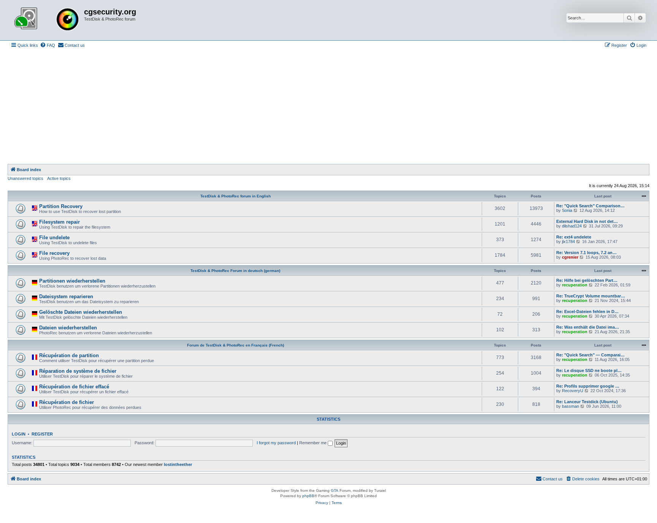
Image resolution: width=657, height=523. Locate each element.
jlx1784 (568, 241)
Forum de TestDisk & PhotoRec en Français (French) (235, 345)
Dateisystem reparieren (66, 296)
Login (18, 434)
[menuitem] (47, 45)
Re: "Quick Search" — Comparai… (590, 355)
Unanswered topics (25, 178)
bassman (570, 406)
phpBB (308, 496)
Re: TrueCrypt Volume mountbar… (590, 296)
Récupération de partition (69, 355)
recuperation (574, 285)
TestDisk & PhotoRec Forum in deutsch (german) (235, 271)
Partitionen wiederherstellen (72, 281)
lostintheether (178, 464)
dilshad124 (572, 226)
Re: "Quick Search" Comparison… (590, 205)
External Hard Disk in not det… (587, 221)
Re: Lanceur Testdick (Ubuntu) (587, 401)
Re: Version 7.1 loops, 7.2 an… (586, 252)
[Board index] (47, 20)
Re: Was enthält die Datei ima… (587, 327)
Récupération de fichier (66, 402)
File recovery (54, 253)
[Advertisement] (328, 107)
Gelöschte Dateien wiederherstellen (80, 312)
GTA (334, 490)
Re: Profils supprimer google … (587, 386)
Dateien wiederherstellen (68, 328)
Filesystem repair (59, 222)
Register (42, 434)
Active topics (59, 178)
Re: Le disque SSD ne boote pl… (589, 370)
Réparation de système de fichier (77, 371)
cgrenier (570, 257)
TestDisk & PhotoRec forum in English (235, 196)
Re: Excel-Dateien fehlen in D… (587, 311)
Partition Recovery (61, 206)
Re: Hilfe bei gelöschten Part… (586, 280)
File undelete (54, 237)
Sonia (567, 210)
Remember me (313, 442)
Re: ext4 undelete (573, 237)
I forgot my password (276, 442)
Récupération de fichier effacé (74, 386)
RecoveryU (572, 390)
